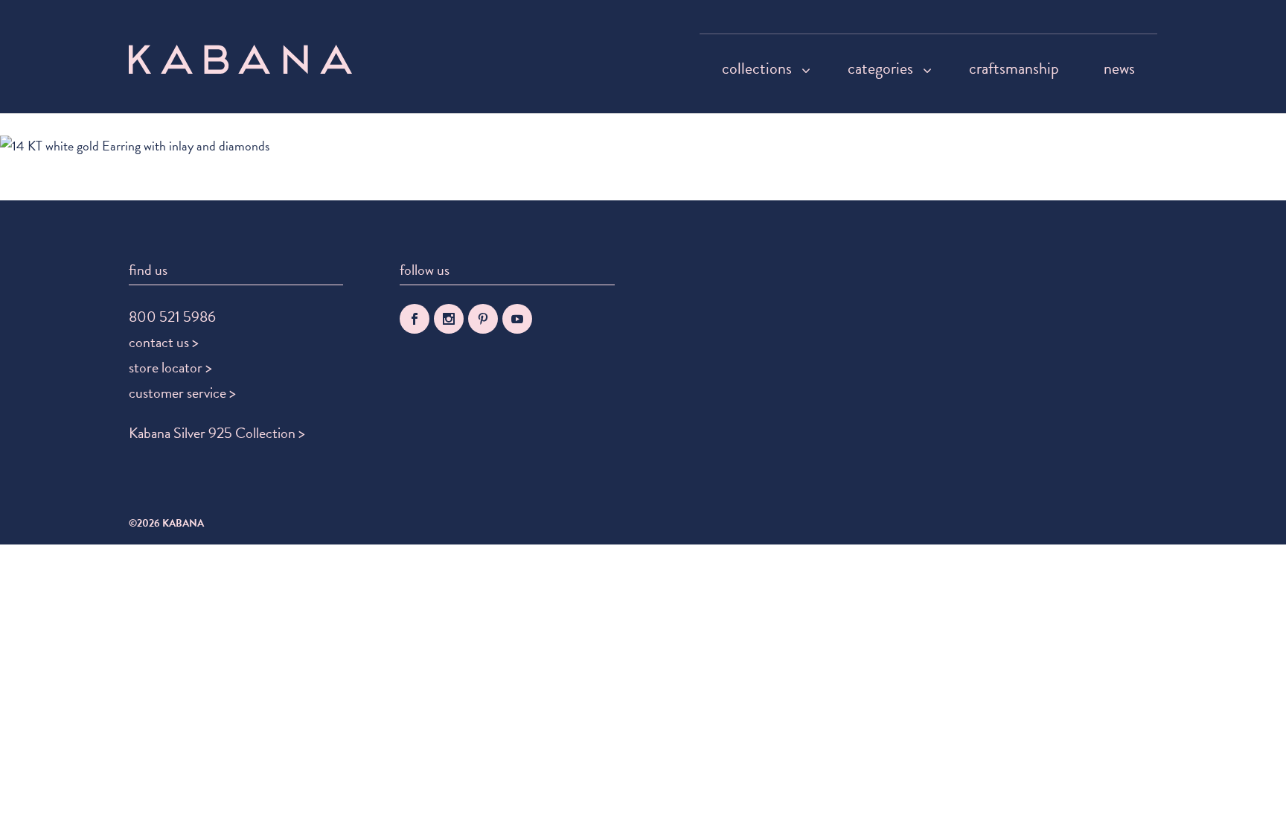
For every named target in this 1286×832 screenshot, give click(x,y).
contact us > (164, 342)
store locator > (170, 367)
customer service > (182, 392)
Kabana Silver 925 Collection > (217, 433)
